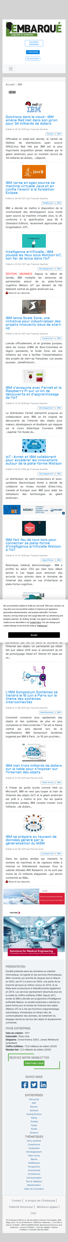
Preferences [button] (42, 626)
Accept (34, 635)
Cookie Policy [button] (35, 622)
